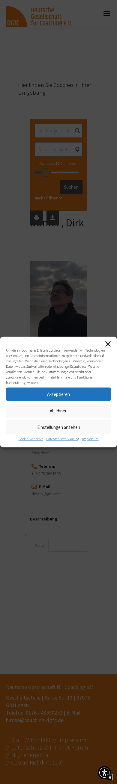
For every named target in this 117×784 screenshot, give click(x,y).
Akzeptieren (58, 394)
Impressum (90, 439)
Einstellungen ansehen (58, 427)
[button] (108, 344)
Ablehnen (59, 411)
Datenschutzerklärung (62, 439)
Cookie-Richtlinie (31, 439)
